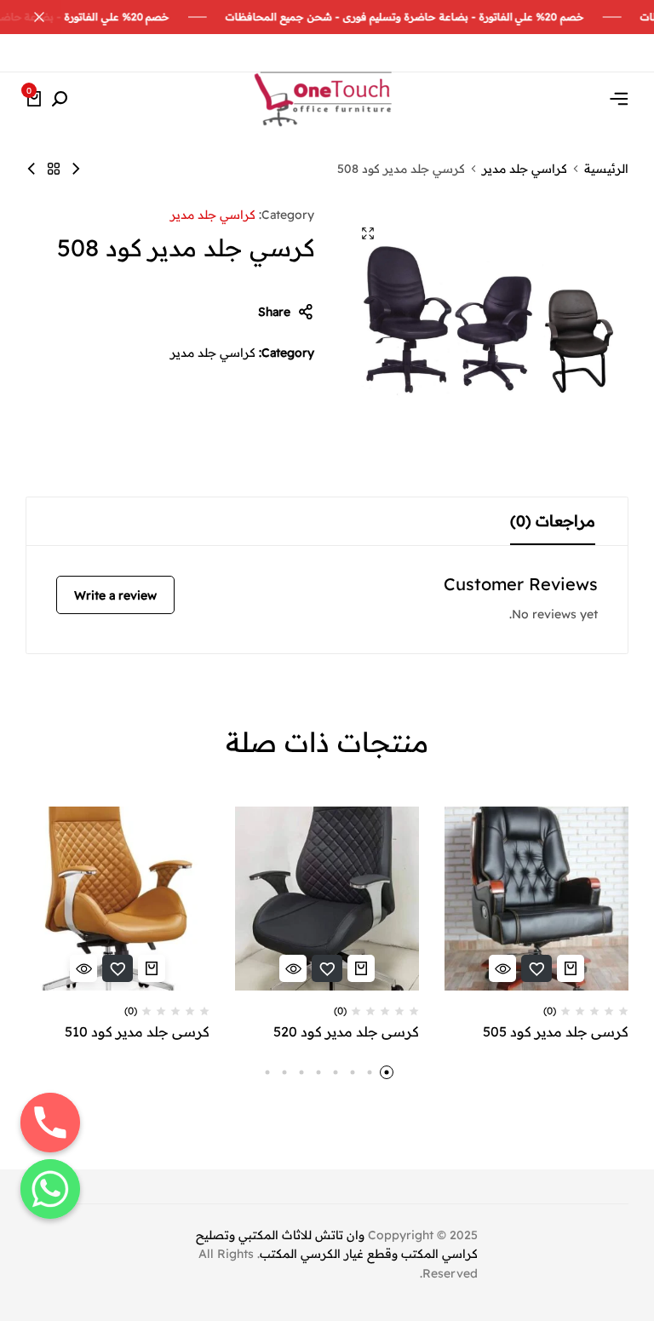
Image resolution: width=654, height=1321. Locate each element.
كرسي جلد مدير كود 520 (346, 1032)
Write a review (115, 595)
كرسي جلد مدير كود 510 (137, 1032)
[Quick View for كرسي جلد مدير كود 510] (83, 968)
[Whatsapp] (50, 1189)
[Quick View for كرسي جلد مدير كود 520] (293, 968)
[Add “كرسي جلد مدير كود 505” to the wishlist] (536, 968)
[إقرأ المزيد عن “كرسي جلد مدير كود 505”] (570, 968)
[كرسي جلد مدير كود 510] (117, 899)
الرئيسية (606, 169)
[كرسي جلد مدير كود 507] (31, 169)
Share (274, 311)
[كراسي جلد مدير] (54, 169)
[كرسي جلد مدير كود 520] (327, 899)
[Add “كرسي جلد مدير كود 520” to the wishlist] (327, 968)
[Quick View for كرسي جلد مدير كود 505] (502, 968)
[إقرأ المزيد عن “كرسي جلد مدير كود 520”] (361, 968)
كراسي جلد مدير (524, 169)
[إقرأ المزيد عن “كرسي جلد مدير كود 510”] (151, 968)
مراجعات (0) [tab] (552, 521)
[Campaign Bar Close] (30, 17)
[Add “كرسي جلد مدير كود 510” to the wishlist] (117, 968)
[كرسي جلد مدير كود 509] (76, 169)
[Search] (59, 100)
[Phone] (50, 1122)
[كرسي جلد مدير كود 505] (536, 899)
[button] (386, 1072)
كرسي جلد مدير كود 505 (555, 1032)
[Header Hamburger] (619, 98)
